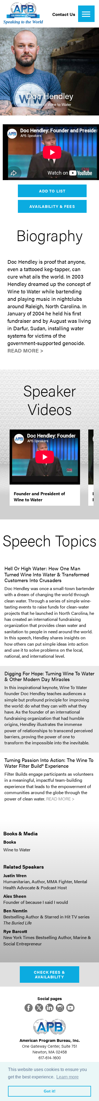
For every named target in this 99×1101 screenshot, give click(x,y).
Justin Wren (14, 875)
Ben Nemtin (15, 910)
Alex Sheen (14, 896)
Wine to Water (17, 849)
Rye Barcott (15, 931)
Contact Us (63, 14)
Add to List (52, 191)
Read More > (25, 350)
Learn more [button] (67, 1077)
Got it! (50, 1091)
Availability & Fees (52, 206)
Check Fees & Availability (49, 974)
